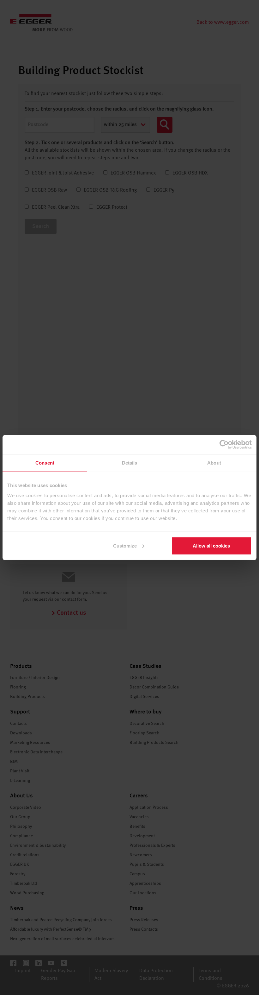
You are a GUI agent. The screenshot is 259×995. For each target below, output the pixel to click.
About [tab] (214, 463)
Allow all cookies (211, 545)
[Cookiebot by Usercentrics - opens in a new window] (224, 444)
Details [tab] (129, 463)
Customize (125, 545)
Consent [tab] (44, 463)
